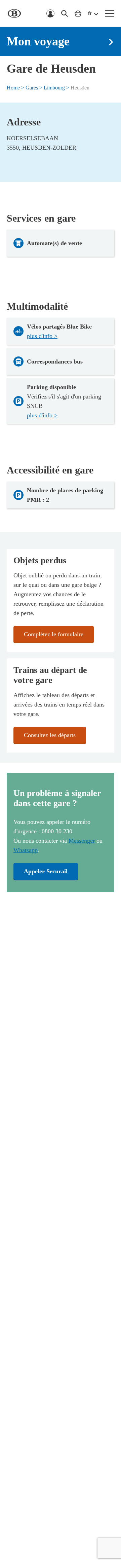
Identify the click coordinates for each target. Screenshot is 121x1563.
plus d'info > (42, 336)
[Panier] (78, 13)
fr (90, 13)
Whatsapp (25, 850)
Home (13, 87)
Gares (32, 87)
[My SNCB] (50, 13)
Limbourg (54, 87)
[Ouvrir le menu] (109, 13)
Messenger (82, 840)
